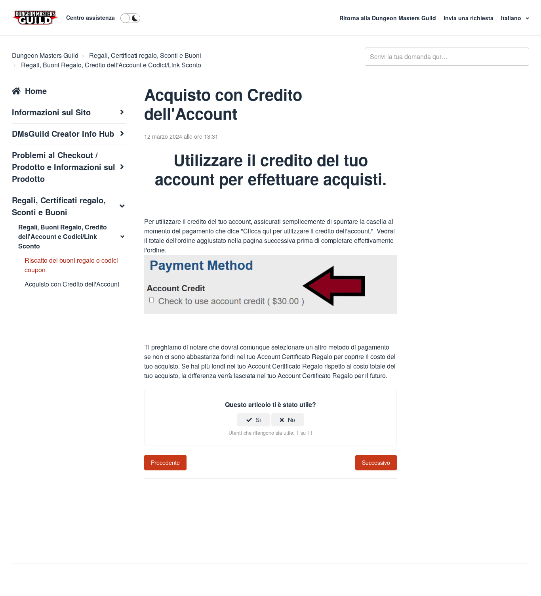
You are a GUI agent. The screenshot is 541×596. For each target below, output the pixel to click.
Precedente (165, 462)
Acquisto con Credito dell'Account (72, 283)
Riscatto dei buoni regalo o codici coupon (71, 265)
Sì (258, 420)
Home (36, 90)
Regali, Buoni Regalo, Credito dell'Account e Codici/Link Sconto (111, 64)
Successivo (376, 462)
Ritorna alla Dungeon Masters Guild (388, 18)
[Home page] (35, 18)
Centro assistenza (90, 17)
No (291, 420)
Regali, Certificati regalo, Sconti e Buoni (145, 55)
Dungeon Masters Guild (45, 55)
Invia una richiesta (469, 18)
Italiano (512, 18)
